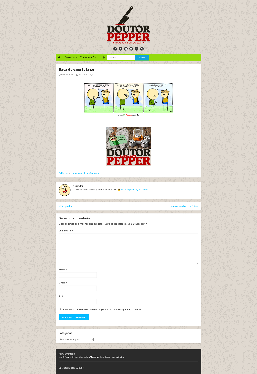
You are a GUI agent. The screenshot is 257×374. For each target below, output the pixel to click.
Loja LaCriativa (118, 357)
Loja (103, 57)
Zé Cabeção (93, 173)
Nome (63, 269)
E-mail (63, 282)
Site (61, 295)
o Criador (83, 74)
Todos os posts (78, 173)
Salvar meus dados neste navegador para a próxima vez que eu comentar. (101, 309)
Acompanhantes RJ (67, 354)
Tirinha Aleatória (88, 57)
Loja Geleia (105, 357)
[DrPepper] (128, 24)
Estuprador (65, 206)
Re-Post (65, 173)
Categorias (70, 57)
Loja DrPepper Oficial (68, 357)
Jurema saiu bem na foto (184, 206)
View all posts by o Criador (134, 189)
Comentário (66, 230)
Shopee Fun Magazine (89, 357)
